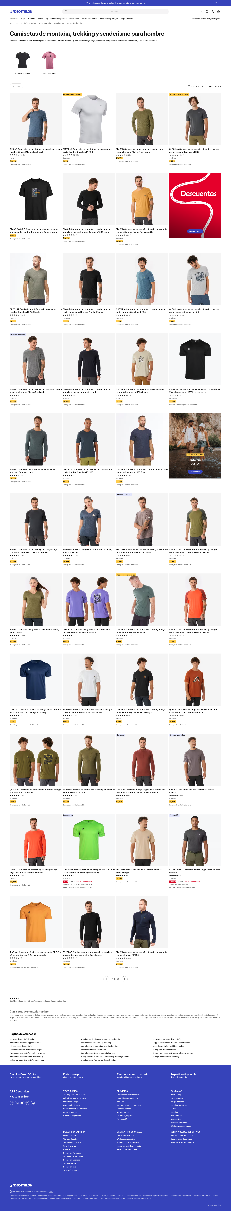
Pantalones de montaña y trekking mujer (27, 1053)
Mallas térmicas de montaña (93, 1050)
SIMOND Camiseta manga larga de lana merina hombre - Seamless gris (32, 470)
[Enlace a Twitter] (17, 1103)
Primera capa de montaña (21, 1046)
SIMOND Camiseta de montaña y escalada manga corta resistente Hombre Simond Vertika (87, 711)
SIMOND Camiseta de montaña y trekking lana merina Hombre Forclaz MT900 (89, 791)
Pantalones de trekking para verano (25, 1043)
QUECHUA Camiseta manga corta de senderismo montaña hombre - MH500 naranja (193, 711)
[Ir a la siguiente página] (125, 979)
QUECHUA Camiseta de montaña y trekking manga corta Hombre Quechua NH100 (141, 310)
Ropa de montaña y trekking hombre (168, 1046)
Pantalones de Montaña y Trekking (96, 1043)
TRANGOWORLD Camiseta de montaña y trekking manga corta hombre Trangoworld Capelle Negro (34, 230)
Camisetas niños (49, 73)
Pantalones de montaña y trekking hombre (99, 1046)
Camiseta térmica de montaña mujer (26, 1050)
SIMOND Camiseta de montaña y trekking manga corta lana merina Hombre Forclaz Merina (87, 310)
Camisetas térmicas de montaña (167, 1039)
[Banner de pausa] (216, 3)
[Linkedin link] (33, 1103)
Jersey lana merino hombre (164, 1050)
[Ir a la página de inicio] (21, 11)
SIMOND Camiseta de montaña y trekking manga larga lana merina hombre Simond (87, 390)
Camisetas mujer (22, 73)
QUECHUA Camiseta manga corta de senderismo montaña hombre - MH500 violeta (87, 631)
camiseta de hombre (35, 1015)
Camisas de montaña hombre (22, 1039)
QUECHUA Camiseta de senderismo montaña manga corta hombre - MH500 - (35, 791)
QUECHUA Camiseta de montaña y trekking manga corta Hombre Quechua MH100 (88, 150)
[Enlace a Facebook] (11, 1103)
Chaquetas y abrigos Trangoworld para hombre (173, 1053)
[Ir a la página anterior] (106, 979)
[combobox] (215, 86)
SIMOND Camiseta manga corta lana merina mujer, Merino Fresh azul (87, 551)
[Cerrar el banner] (219, 3)
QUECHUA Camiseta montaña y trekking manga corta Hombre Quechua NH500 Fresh (36, 310)
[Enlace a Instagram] (27, 1103)
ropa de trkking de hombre (120, 1015)
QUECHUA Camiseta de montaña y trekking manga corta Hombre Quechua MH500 (88, 470)
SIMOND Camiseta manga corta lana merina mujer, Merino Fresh (34, 631)
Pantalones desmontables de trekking (26, 1057)
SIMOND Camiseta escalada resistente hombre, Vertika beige (139, 871)
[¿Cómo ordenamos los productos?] (189, 86)
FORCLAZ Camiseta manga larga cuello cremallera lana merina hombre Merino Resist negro (87, 953)
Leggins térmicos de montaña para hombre (171, 1043)
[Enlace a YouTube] (22, 1103)
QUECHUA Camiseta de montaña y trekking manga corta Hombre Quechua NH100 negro (141, 711)
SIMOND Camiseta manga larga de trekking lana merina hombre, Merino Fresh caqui (139, 150)
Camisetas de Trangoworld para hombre (98, 1060)
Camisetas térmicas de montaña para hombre (101, 1039)
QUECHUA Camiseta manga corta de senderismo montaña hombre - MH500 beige (140, 390)
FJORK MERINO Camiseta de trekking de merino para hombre (194, 871)
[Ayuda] (207, 11)
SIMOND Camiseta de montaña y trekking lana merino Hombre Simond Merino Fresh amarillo (142, 230)
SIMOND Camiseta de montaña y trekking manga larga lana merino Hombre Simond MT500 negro (87, 230)
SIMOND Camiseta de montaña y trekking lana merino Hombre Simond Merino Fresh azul (36, 150)
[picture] (36, 119)
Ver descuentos (195, 231)
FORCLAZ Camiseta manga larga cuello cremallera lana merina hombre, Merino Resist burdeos (141, 791)
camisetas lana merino (127, 41)
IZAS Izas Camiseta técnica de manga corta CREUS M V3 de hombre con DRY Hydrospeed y (195, 390)
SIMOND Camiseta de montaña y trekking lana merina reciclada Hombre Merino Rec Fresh (36, 390)
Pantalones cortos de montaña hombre (98, 1053)
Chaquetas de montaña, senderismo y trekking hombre (105, 1057)
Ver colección (195, 471)
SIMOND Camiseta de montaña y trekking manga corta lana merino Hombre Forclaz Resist (34, 551)
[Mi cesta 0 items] (218, 11)
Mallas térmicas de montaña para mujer (27, 1060)
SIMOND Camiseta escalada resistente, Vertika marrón (192, 791)
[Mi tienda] (201, 11)
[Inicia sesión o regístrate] (213, 11)
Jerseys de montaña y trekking (166, 1057)
